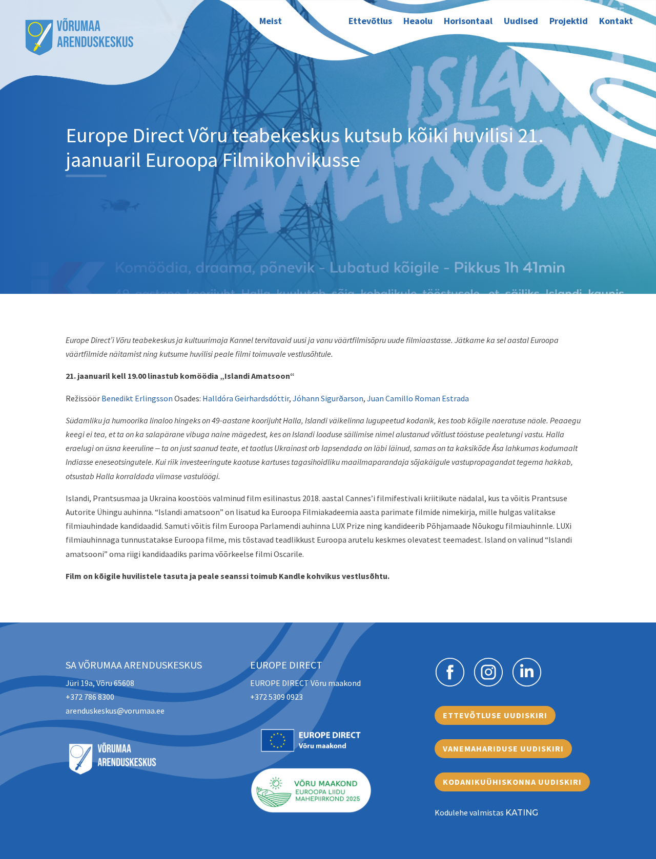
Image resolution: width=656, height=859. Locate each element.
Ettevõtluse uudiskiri (495, 715)
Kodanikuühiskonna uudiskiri (512, 782)
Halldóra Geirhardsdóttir (245, 398)
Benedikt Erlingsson (137, 398)
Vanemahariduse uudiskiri (503, 748)
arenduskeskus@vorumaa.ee (115, 710)
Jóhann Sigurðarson (328, 398)
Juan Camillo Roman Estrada (418, 398)
